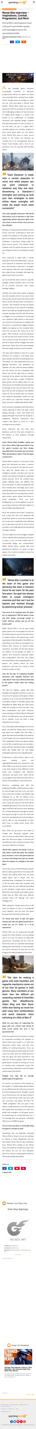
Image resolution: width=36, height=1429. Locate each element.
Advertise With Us (5, 1411)
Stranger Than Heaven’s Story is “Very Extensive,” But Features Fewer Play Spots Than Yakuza (18, 1369)
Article (5, 9)
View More (18, 1254)
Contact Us (4, 1409)
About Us (11, 1409)
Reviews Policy (24, 1404)
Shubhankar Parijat (15, 37)
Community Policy (6, 1406)
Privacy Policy (14, 1404)
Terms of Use (4, 1404)
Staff (17, 1409)
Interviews (12, 9)
